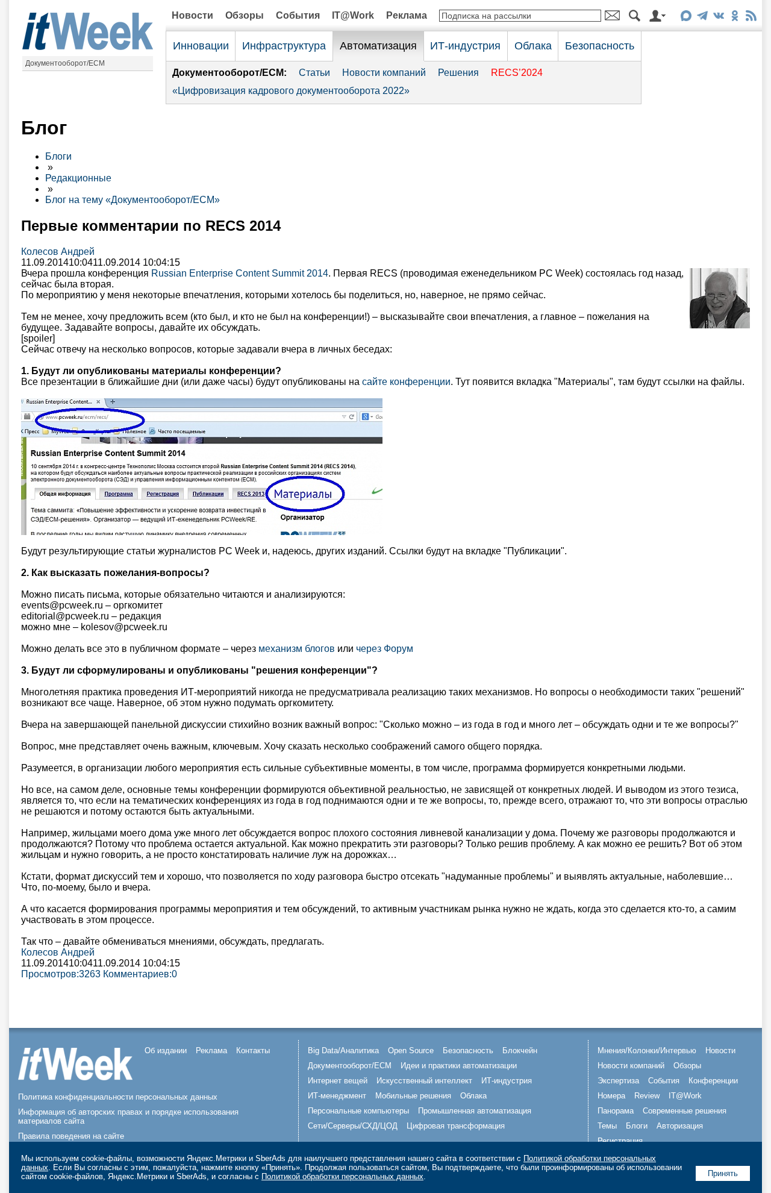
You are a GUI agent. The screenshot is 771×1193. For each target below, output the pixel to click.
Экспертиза (618, 1080)
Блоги (58, 156)
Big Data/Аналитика (343, 1050)
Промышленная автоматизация (474, 1110)
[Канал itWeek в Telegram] (702, 18)
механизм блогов (296, 648)
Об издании (166, 1050)
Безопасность (599, 46)
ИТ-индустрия (465, 46)
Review (647, 1095)
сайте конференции (406, 382)
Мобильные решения (413, 1095)
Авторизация (680, 1125)
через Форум (384, 648)
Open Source (411, 1050)
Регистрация (620, 1140)
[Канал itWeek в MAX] (686, 18)
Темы (607, 1125)
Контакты (253, 1050)
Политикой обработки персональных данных (342, 1176)
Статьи (314, 72)
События (298, 15)
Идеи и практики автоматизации (459, 1065)
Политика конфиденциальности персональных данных (117, 1096)
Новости (192, 15)
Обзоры (244, 15)
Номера (611, 1095)
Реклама (406, 15)
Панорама (616, 1110)
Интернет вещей (337, 1080)
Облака (533, 46)
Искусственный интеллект (424, 1080)
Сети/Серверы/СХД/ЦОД (353, 1125)
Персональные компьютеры (358, 1110)
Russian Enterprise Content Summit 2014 (239, 273)
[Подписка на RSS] (751, 18)
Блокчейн (519, 1050)
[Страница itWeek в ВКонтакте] (718, 18)
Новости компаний (384, 72)
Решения (458, 72)
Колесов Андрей (58, 251)
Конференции (713, 1080)
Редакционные (78, 178)
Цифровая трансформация (456, 1125)
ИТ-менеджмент (337, 1095)
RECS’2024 (517, 72)
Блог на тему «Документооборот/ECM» (132, 200)
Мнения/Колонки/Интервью (647, 1050)
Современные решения (684, 1110)
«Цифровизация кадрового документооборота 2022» (291, 91)
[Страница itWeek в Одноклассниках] (734, 18)
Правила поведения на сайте (71, 1136)
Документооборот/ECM (65, 63)
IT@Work (353, 15)
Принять (723, 1173)
